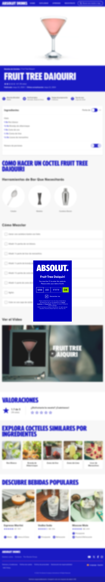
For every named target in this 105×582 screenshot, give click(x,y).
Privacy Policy (48, 304)
